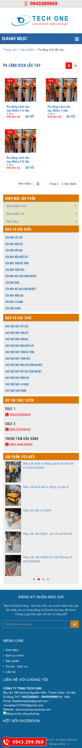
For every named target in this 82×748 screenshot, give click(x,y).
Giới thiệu (12, 650)
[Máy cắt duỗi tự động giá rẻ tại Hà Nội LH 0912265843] (13, 471)
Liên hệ (11, 672)
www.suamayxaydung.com (33, 709)
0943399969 (42, 3)
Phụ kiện (12, 221)
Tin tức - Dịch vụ (16, 666)
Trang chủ (10, 49)
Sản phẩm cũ (15, 213)
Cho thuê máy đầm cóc (17, 377)
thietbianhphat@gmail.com (30, 701)
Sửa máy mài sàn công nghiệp (21, 276)
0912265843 (19, 429)
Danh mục (14, 38)
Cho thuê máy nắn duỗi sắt (19, 345)
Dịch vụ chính (15, 655)
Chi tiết (29, 116)
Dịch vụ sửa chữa (18, 228)
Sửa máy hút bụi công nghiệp (20, 289)
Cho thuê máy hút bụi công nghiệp (23, 371)
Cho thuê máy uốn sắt (17, 333)
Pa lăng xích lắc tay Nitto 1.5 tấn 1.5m (18, 110)
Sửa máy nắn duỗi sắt (16, 257)
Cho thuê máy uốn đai (16, 339)
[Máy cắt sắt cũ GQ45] (13, 518)
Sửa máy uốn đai (14, 250)
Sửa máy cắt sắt (14, 237)
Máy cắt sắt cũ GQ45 (37, 510)
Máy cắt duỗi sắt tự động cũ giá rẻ (46, 487)
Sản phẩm (27, 49)
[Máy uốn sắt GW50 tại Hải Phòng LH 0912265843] (13, 565)
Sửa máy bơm (12, 282)
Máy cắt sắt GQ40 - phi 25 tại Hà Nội (47, 533)
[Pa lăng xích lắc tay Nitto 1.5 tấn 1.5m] (20, 90)
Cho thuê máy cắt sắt (17, 326)
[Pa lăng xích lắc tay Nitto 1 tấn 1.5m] (61, 90)
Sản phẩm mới (16, 206)
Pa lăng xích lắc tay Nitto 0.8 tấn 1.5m (18, 161)
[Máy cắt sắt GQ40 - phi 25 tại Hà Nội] (13, 542)
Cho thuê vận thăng (15, 390)
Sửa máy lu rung (14, 302)
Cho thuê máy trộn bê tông (19, 352)
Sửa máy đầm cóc (14, 295)
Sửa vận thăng (13, 308)
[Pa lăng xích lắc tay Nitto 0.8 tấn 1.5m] (20, 141)
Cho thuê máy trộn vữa (17, 358)
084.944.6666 (20, 444)
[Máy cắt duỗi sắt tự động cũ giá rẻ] (13, 495)
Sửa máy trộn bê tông (17, 263)
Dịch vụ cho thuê (18, 317)
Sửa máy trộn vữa (14, 269)
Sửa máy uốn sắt (14, 244)
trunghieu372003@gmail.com (23, 705)
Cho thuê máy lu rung (17, 384)
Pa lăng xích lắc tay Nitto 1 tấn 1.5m (59, 110)
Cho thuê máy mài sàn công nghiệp (23, 365)
